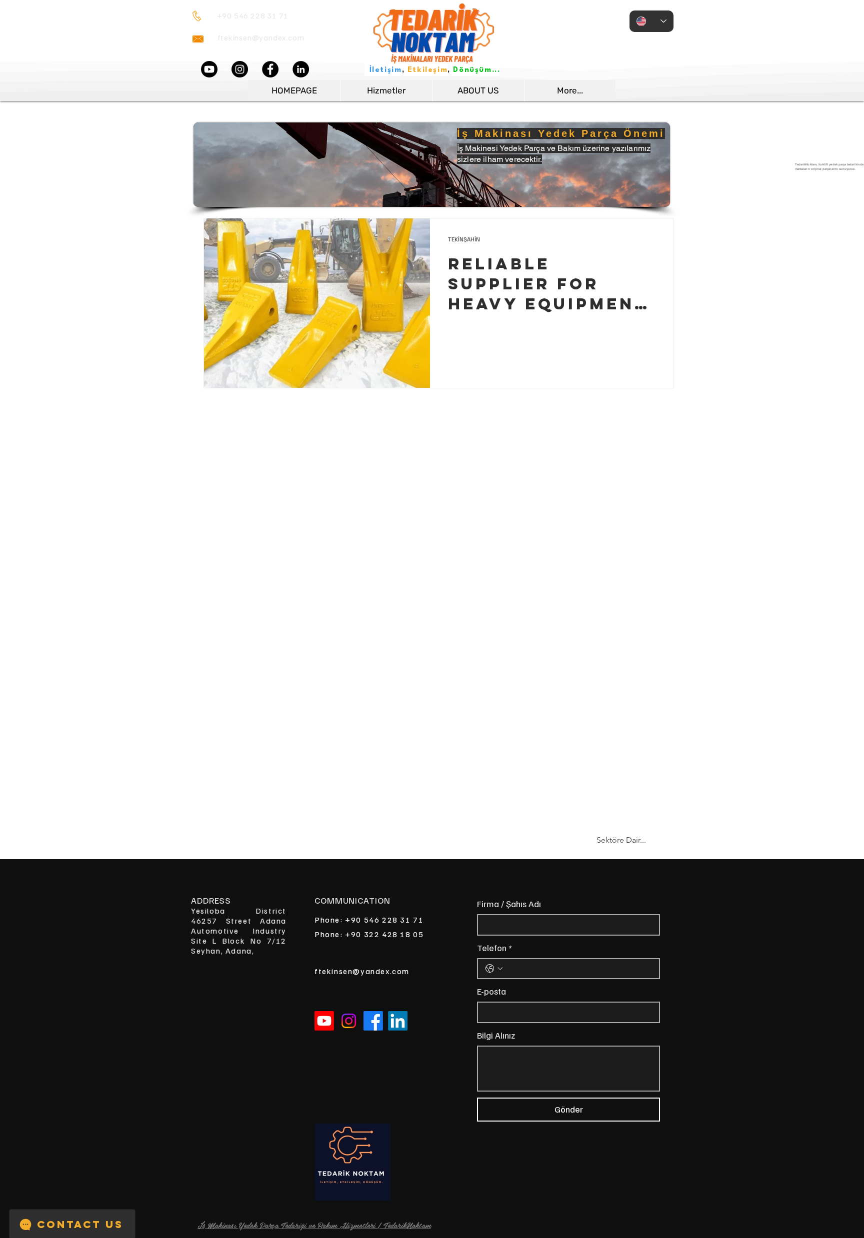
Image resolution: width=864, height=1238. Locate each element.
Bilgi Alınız (496, 1035)
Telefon (494, 947)
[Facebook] (270, 69)
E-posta (491, 991)
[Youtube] (209, 69)
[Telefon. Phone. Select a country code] (494, 969)
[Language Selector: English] (652, 21)
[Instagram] (240, 69)
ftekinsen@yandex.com (261, 37)
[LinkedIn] (300, 69)
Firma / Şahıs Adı (509, 903)
